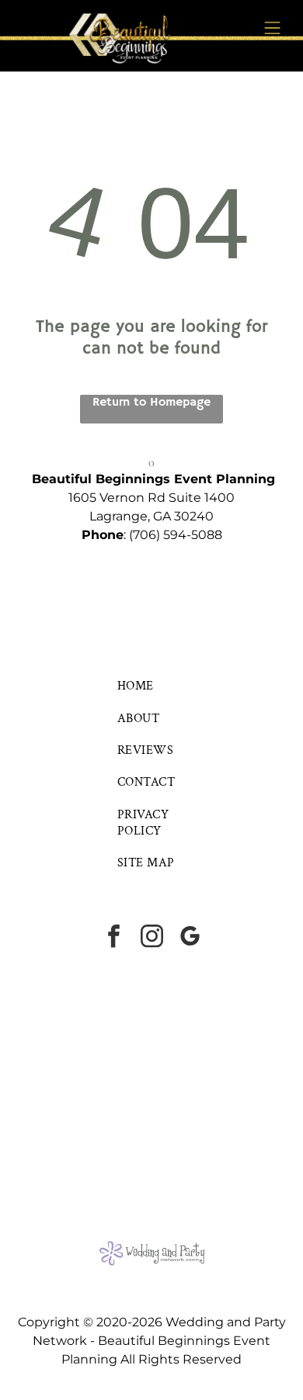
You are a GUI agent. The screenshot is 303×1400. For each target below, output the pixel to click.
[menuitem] (151, 686)
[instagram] (151, 938)
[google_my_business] (189, 938)
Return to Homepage (151, 402)
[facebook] (113, 938)
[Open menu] (272, 28)
